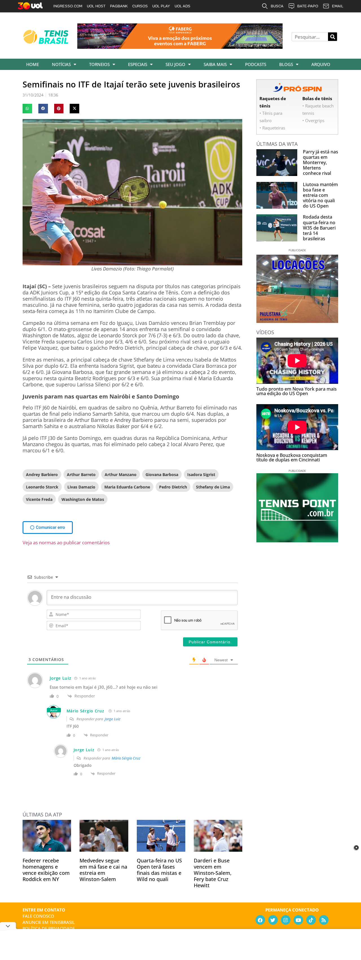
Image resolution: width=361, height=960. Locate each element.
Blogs (286, 64)
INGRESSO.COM (67, 6)
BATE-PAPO (307, 6)
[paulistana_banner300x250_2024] (297, 321)
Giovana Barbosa (162, 474)
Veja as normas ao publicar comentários (66, 542)
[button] (27, 108)
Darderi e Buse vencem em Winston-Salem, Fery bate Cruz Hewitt (213, 873)
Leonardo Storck (42, 487)
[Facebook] (260, 920)
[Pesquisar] (332, 36)
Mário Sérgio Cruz (85, 711)
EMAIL (337, 6)
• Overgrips (313, 120)
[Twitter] (273, 920)
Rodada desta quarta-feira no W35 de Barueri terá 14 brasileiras (319, 228)
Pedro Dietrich (173, 487)
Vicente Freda (39, 499)
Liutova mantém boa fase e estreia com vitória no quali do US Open (320, 195)
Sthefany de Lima (213, 487)
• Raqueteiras (272, 128)
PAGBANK (119, 6)
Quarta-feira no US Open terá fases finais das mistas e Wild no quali (159, 869)
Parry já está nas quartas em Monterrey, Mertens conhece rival (320, 163)
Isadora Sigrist (201, 474)
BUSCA (277, 6)
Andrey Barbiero (42, 474)
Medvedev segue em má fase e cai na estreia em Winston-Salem (103, 869)
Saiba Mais (215, 64)
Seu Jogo (175, 64)
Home (32, 64)
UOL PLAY (161, 6)
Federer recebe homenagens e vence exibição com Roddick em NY (46, 869)
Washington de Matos (82, 499)
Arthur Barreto (81, 474)
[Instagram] (285, 920)
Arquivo (320, 64)
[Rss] (324, 920)
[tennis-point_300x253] (297, 540)
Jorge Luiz (112, 718)
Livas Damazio (81, 487)
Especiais (137, 64)
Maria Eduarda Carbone (127, 487)
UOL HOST (96, 6)
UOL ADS (182, 6)
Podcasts (255, 64)
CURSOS (140, 6)
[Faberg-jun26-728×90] (180, 46)
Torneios (99, 64)
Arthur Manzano (121, 474)
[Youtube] (298, 920)
